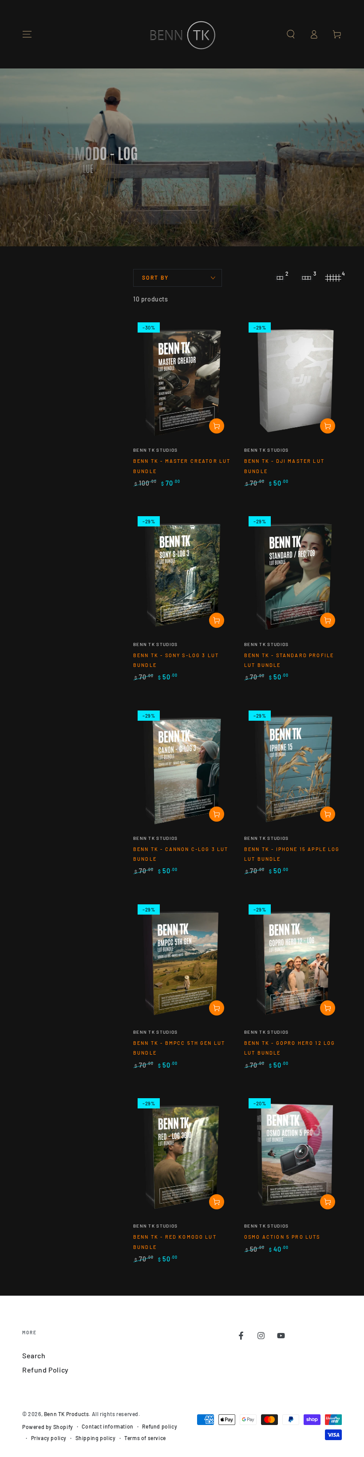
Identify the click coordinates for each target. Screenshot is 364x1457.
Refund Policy (45, 1369)
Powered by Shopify (47, 1427)
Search (34, 1355)
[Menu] (27, 34)
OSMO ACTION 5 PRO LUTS (282, 1237)
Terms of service (145, 1438)
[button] (290, 34)
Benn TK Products (66, 1414)
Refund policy (159, 1426)
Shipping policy (95, 1438)
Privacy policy (49, 1438)
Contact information (107, 1426)
